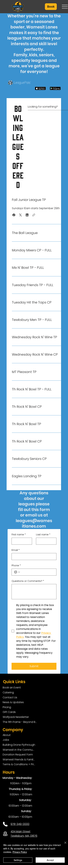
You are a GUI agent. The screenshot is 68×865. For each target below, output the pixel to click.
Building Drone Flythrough (19, 745)
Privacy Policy (20, 852)
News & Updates (13, 702)
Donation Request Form (18, 754)
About (7, 735)
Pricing (7, 707)
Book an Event (12, 687)
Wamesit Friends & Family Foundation (19, 759)
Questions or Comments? (28, 581)
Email (16, 550)
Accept (50, 860)
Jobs (6, 740)
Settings (18, 860)
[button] (51, 6)
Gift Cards (9, 712)
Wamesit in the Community (19, 750)
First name (19, 534)
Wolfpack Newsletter (16, 717)
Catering (8, 692)
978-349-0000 (20, 824)
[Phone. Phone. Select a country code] (17, 572)
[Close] (63, 845)
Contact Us (10, 697)
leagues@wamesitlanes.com (34, 523)
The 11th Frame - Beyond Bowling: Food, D (20, 722)
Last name (43, 534)
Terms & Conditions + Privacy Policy (19, 764)
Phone (16, 565)
